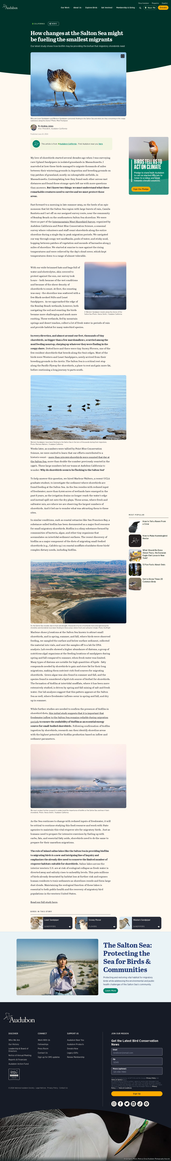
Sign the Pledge (140, 189)
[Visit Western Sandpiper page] (140, 923)
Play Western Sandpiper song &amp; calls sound (158, 926)
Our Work (65, 7)
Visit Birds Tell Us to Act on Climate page (148, 166)
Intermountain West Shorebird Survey (73, 222)
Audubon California (68, 144)
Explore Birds (91, 7)
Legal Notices (41, 1088)
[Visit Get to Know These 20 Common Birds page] (148, 584)
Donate (163, 7)
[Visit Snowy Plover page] (96, 923)
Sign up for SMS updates (49, 1057)
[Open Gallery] (122, 56)
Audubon (10, 6)
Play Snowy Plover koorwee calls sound (114, 926)
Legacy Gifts (72, 1053)
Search (140, 8)
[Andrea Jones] (34, 127)
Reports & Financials (18, 1059)
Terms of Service (116, 1080)
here (101, 144)
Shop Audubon (143, 3)
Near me (152, 8)
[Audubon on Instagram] (114, 1103)
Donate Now (72, 1048)
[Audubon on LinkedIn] (133, 1103)
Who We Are (14, 1040)
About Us (77, 7)
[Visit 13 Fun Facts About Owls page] (148, 569)
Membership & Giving (125, 7)
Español (164, 3)
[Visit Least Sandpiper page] (51, 923)
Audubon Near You (75, 1040)
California (39, 24)
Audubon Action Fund (18, 1064)
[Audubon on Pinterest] (146, 1103)
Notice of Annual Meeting (20, 1055)
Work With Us (44, 1040)
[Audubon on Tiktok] (140, 1103)
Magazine (155, 3)
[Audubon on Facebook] (120, 1103)
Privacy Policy (52, 1088)
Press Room (43, 1048)
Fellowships (43, 1044)
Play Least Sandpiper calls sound (69, 926)
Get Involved (106, 7)
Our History (14, 1044)
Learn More (110, 990)
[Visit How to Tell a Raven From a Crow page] (148, 526)
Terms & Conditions (125, 1088)
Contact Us (43, 1053)
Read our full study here (44, 902)
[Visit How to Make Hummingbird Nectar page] (148, 540)
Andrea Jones (47, 126)
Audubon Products (75, 1044)
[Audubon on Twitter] (127, 1103)
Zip (114, 1059)
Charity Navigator (14, 1074)
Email (115, 1050)
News (54, 24)
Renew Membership (75, 1057)
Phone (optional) (119, 1069)
